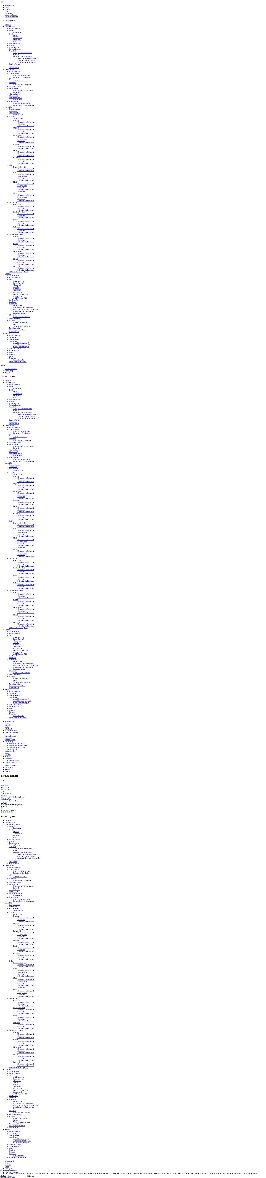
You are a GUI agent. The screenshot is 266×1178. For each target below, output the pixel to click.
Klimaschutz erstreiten (20, 322)
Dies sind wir (9, 70)
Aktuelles (8, 25)
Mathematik (17, 251)
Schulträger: (5, 806)
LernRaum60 (13, 300)
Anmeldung (13, 341)
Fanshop (12, 354)
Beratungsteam (14, 88)
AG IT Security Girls (20, 298)
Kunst (15, 173)
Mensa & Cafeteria (15, 348)
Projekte (12, 320)
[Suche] (4, 795)
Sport (15, 193)
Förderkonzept (14, 47)
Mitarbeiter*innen (15, 86)
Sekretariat (12, 337)
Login (7, 11)
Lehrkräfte (12, 83)
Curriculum (21, 124)
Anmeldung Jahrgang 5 (21, 343)
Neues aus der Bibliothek (21, 317)
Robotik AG (17, 289)
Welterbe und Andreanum (21, 326)
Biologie (16, 236)
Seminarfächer (18, 114)
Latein (15, 150)
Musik (15, 182)
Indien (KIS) (17, 305)
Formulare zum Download (17, 362)
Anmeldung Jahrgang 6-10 (22, 345)
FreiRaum (12, 302)
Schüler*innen (14, 73)
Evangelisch (17, 40)
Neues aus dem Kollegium (22, 85)
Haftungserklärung (11, 15)
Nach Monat (5, 787)
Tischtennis (17, 290)
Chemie (15, 244)
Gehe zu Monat (6, 793)
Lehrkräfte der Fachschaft (25, 126)
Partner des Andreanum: (9, 810)
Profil (11, 34)
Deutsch (16, 120)
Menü (3, 365)
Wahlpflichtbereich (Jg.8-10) (18, 272)
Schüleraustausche (19, 313)
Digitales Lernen (14, 43)
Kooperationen (14, 332)
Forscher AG (17, 292)
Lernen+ (8, 274)
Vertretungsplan (10, 5)
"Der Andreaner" (14, 94)
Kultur (11, 165)
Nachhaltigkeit (14, 275)
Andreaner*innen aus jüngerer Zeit (28, 62)
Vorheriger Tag (6, 799)
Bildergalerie (17, 99)
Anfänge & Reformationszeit (22, 53)
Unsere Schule (10, 26)
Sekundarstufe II (14, 113)
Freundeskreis (13, 101)
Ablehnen (11, 1177)
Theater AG (17, 285)
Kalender (8, 9)
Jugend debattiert (14, 328)
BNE (15, 41)
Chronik (16, 55)
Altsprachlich (17, 38)
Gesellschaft (13, 202)
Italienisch (16, 144)
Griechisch (16, 158)
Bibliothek (12, 315)
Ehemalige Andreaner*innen (22, 56)
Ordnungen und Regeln (21, 347)
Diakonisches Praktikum (17, 330)
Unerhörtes (21, 191)
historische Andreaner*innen (26, 58)
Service (7, 334)
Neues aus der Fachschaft (25, 122)
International (13, 304)
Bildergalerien (22, 139)
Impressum (8, 13)
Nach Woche (5, 789)
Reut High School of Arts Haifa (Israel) (26, 309)
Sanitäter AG (17, 296)
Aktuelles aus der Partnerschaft (23, 311)
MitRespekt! (17, 324)
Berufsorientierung (15, 319)
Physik (15, 259)
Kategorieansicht (14, 28)
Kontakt (7, 372)
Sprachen (12, 116)
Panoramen (17, 32)
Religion (16, 219)
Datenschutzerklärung (12, 17)
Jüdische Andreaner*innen (26, 60)
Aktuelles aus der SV (20, 81)
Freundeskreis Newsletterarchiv (23, 105)
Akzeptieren (4, 1177)
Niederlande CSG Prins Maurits (23, 307)
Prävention (16, 92)
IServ (7, 7)
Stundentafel (13, 111)
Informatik (16, 266)
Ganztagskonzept (14, 49)
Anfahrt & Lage (14, 339)
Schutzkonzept (14, 68)
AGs (10, 279)
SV (10, 79)
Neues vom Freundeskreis (21, 103)
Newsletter (12, 358)
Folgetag (4, 803)
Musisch (16, 36)
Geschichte (12, 51)
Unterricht (8, 107)
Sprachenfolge (18, 118)
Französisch (17, 135)
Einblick (12, 30)
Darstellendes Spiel (19, 167)
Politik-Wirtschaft (19, 212)
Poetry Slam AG (18, 283)
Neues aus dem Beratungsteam (23, 90)
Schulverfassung (14, 64)
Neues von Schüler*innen (21, 75)
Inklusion (12, 45)
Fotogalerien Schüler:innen (22, 77)
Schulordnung (13, 66)
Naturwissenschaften (16, 234)
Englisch (16, 128)
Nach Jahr (4, 785)
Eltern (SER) (13, 96)
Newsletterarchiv (18, 360)
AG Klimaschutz (18, 281)
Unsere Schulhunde (15, 98)
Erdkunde (16, 227)
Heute (3, 791)
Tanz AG (16, 287)
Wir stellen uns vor (11, 369)
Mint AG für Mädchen (20, 294)
